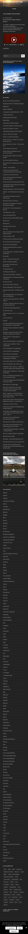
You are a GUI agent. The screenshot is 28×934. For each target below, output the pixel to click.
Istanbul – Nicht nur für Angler (10, 134)
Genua (4, 587)
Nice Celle (5, 229)
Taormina (5, 816)
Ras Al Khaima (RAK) (8, 764)
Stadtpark (12, 899)
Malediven (5, 694)
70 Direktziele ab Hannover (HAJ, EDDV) (12, 131)
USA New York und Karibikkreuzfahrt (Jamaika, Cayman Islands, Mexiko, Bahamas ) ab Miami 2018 (13, 446)
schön (5, 897)
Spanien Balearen (7, 794)
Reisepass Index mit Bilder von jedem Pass (13, 421)
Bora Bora (5, 523)
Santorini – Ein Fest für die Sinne (11, 137)
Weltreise (5, 855)
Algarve (5, 503)
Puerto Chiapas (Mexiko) (9, 753)
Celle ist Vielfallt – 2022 (8, 236)
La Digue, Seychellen (8, 114)
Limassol (5, 667)
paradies (6, 892)
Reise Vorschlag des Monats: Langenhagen (13, 433)
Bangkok (5, 515)
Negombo (5, 719)
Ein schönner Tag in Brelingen (10, 244)
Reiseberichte (6, 766)
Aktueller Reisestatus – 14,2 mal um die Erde (13, 189)
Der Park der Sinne (7, 281)
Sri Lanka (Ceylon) (7, 800)
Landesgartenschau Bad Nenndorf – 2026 (13, 112)
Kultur (12, 884)
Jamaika (5, 639)
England (5, 570)
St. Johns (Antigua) (7, 805)
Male (4, 692)
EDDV (5, 874)
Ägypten (5, 492)
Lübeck (5, 678)
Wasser (5, 904)
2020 (13, 869)
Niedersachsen (6, 725)
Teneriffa (5, 819)
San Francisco (6, 775)
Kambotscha (6, 650)
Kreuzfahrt (5, 661)
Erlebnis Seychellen (8, 876)
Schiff (13, 894)
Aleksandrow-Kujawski (8, 501)
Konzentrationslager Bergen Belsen (11, 307)
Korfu (4, 658)
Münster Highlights (7, 109)
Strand (17, 899)
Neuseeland (6, 722)
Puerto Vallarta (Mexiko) (9, 758)
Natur (11, 889)
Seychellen (5, 786)
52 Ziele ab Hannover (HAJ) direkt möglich (13, 239)
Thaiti (4, 825)
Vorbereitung (6, 852)
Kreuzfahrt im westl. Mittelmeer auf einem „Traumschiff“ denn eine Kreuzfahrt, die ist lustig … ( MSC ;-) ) (13, 413)
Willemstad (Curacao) (8, 858)
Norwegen (5, 728)
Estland (5, 573)
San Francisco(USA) (7, 777)
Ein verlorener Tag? (7, 310)
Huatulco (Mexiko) (7, 620)
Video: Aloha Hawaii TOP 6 (9, 215)
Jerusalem (5, 645)
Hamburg (5, 595)
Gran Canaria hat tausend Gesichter (11, 241)
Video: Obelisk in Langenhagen (10, 354)
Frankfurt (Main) (7, 578)
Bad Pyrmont (6, 220)
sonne (20, 897)
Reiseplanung (7, 894)
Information (6, 631)
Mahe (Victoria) (6, 689)
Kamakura (5, 647)
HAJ (21, 879)
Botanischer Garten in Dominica (10, 200)
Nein (20, 928)
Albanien (5, 495)
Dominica (5, 562)
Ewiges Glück (6, 120)
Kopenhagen (6, 656)
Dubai (4, 564)
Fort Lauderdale (7, 575)
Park (11, 892)
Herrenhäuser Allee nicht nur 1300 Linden (13, 361)
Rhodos (5, 769)
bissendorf (19, 869)
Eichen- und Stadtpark (13, 874)
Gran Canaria (7, 879)
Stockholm (5, 811)
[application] (14, 40)
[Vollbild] (23, 44)
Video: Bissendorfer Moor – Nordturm (12, 274)
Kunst (17, 884)
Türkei (4, 836)
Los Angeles (6, 672)
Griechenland (6, 592)
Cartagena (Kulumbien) (8, 540)
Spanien (5, 791)
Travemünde (6, 833)
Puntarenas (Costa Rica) (8, 761)
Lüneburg (5, 681)
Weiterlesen (14, 931)
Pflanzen (16, 892)
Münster (5, 714)
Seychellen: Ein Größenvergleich (11, 123)
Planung (5, 742)
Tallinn (4, 813)
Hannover (5, 598)
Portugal (5, 747)
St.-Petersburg (6, 808)
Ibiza (4, 622)
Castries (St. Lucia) (7, 542)
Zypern (4, 861)
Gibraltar (5, 589)
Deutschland (6, 559)
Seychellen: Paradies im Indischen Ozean (13, 125)
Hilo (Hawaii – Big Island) (8, 611)
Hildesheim (6, 609)
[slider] (13, 44)
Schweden (5, 783)
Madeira (5, 683)
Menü (14, 8)
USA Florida (6, 841)
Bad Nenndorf (6, 509)
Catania (5, 545)
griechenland (15, 879)
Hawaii (4, 603)
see (9, 897)
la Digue (6, 887)
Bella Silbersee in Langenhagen (10, 384)
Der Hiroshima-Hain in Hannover (11, 284)
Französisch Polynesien (8, 581)
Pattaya (5, 736)
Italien (4, 636)
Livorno (5, 670)
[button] (14, 40)
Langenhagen (6, 664)
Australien (5, 506)
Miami (4, 708)
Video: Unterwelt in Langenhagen (11, 351)
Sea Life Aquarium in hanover (10, 148)
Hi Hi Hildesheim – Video (9, 212)
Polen (4, 744)
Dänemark (5, 556)
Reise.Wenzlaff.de (13, 2)
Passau (5, 733)
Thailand (5, 822)
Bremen (5, 526)
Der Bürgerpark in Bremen (9, 271)
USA (4, 838)
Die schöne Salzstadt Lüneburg (10, 160)
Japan (4, 642)
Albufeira (5, 498)
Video (4, 847)
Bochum (5, 520)
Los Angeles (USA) (7, 675)
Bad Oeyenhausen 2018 (8, 436)
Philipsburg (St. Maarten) (9, 739)
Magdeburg (6, 106)
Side (4, 789)
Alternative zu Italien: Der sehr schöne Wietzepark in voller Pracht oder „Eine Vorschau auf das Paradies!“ (12, 389)
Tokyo (4, 827)
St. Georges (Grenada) (8, 802)
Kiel (4, 653)
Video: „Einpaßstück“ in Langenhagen (12, 348)
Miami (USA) (6, 711)
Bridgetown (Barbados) (8, 534)
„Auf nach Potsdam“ (8, 318)
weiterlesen (6, 48)
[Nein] (26, 927)
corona (22, 871)
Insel (16, 882)
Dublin (4, 567)
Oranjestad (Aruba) (7, 730)
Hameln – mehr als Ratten (9, 167)
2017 (5, 869)
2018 (9, 869)
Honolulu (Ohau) (7, 617)
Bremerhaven (6, 531)
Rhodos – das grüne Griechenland (11, 259)
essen (16, 876)
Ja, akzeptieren (10, 928)
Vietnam (5, 849)
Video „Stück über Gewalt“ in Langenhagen (13, 341)
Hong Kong (5, 614)
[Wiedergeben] (5, 44)
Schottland (5, 780)
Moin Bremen (6, 223)
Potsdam (5, 320)
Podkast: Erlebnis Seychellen (10, 117)
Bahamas (5, 512)
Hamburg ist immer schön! (9, 226)
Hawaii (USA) (6, 606)
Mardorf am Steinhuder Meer (10, 261)
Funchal (5, 584)
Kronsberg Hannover (8, 269)
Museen (6, 889)
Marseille (5, 700)
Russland (5, 772)
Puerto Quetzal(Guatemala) (9, 755)
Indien (4, 628)
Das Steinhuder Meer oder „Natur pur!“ (12, 364)
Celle (4, 551)
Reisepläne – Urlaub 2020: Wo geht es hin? (13, 439)
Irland (4, 634)
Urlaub (11, 902)
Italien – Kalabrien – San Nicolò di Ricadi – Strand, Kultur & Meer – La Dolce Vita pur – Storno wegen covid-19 (13, 395)
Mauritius (5, 703)
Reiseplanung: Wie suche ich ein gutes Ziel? (13, 441)
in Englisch (5, 625)
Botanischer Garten (8, 871)
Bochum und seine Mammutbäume (11, 101)
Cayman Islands (7, 548)
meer (19, 887)
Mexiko (5, 706)
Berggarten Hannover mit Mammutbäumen (13, 103)
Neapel (4, 717)
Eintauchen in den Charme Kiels (10, 174)
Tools (4, 830)
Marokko (5, 697)
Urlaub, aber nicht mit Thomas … (10, 404)
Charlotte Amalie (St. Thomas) (10, 553)
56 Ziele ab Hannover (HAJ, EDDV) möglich (13, 218)
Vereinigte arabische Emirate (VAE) (11, 844)
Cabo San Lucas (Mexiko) (9, 537)
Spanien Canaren (7, 797)
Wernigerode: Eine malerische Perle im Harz (13, 182)
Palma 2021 (6, 256)
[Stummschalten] (21, 44)
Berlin (4, 517)
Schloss (19, 894)
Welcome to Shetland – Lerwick (10, 128)
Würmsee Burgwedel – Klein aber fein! (12, 287)
